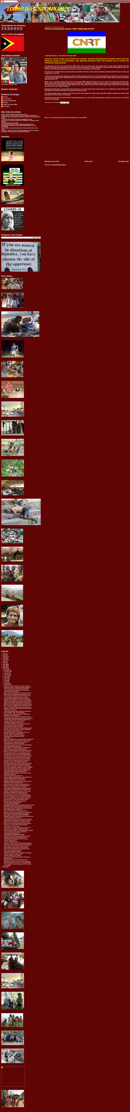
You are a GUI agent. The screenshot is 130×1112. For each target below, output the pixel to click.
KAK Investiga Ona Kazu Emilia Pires (13, 809)
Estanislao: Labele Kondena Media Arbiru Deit (15, 761)
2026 (4, 653)
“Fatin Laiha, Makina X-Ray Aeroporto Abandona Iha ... (17, 768)
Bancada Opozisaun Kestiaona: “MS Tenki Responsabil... (18, 728)
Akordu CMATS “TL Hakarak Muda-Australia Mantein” (17, 747)
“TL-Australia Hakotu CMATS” (11, 803)
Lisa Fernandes (7, 98)
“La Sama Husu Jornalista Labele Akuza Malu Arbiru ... (17, 719)
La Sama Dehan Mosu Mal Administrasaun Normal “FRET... (18, 718)
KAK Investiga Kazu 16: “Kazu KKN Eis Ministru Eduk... (18, 754)
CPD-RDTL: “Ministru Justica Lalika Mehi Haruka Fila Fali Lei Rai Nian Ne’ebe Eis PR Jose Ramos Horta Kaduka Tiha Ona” (20, 131)
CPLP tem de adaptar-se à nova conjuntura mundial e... (17, 796)
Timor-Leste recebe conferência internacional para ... (17, 845)
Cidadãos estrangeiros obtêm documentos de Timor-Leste (18, 816)
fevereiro (6, 684)
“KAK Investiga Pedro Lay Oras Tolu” (13, 775)
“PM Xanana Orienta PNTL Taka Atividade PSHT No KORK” (18, 830)
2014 (4, 667)
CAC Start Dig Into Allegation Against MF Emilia (16, 829)
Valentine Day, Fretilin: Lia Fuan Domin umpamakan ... (17, 861)
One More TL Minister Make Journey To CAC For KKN (17, 791)
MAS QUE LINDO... (8, 858)
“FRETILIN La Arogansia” (10, 774)
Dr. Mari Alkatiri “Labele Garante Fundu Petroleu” (16, 847)
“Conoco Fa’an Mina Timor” (11, 841)
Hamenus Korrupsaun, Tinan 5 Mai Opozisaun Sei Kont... (18, 708)
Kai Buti (5, 96)
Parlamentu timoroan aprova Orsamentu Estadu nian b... (18, 806)
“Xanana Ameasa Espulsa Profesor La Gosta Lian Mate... (18, 744)
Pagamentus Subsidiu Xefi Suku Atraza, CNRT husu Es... (18, 781)
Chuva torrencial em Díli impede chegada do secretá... (17, 836)
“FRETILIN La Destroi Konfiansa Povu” (13, 782)
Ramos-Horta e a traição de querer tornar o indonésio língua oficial (19, 115)
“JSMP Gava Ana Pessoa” (10, 709)
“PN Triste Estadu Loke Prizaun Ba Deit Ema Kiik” (16, 688)
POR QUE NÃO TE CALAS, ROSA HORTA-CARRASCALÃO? (17, 124)
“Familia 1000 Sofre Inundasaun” (12, 833)
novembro (7, 671)
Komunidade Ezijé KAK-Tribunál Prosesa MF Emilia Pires (18, 808)
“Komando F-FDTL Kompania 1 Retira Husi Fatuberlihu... (18, 844)
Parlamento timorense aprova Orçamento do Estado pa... (18, 812)
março (6, 683)
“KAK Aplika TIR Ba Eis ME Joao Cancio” (14, 736)
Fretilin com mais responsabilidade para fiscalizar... (16, 813)
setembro (6, 674)
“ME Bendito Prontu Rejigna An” (12, 715)
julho (5, 677)
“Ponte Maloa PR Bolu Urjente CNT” (13, 746)
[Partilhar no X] (65, 103)
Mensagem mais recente (52, 161)
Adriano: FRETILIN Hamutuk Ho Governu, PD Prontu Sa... (18, 750)
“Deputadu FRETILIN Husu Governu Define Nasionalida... (18, 819)
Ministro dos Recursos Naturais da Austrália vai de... (17, 785)
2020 (4, 661)
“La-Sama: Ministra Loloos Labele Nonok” (14, 721)
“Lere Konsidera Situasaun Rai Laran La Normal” (16, 697)
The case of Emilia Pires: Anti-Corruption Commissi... (17, 798)
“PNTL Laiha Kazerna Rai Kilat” (9, 123)
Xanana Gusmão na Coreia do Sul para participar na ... (17, 784)
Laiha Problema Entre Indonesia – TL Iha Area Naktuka (17, 862)
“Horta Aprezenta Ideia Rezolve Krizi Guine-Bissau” (17, 690)
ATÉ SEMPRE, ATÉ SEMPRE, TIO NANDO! (14, 834)
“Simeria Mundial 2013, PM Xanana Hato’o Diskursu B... (17, 711)
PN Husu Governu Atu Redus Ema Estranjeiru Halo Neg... (18, 704)
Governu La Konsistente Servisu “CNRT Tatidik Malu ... (17, 729)
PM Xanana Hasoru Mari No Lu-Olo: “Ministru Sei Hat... (17, 751)
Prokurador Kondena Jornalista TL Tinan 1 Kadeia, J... (17, 686)
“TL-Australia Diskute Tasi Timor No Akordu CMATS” (17, 758)
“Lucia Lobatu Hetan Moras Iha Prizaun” (14, 725)
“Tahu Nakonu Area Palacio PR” (12, 826)
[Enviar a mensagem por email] (61, 103)
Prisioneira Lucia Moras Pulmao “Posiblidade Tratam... (17, 716)
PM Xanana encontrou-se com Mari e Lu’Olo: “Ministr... (17, 740)
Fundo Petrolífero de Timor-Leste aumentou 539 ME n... (18, 795)
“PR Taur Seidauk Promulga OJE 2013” (13, 733)
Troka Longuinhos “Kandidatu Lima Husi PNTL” (16, 742)
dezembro (6, 670)
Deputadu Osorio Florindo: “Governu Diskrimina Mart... (18, 700)
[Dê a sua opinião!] (63, 103)
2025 (4, 655)
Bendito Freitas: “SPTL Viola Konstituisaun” (15, 801)
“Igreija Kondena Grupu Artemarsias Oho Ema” (16, 859)
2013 (4, 669)
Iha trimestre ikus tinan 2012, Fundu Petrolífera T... (16, 793)
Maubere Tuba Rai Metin (9, 100)
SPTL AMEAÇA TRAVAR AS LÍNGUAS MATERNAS (16, 815)
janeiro (6, 865)
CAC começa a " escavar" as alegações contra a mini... (17, 827)
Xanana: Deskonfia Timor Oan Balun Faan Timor (14, 114)
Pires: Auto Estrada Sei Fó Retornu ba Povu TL (15, 810)
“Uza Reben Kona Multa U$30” (11, 691)
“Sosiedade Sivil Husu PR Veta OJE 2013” (14, 743)
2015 (4, 666)
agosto (6, 676)
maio (5, 680)
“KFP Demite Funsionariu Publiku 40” (13, 726)
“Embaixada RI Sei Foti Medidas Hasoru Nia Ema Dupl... (18, 773)
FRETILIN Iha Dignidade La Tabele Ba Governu (15, 792)
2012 (4, 867)
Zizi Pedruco (6, 106)
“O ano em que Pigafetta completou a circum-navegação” (18, 767)
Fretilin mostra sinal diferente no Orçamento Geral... (17, 848)
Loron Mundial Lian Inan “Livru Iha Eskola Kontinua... (17, 753)
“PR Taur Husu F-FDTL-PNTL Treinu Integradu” (16, 824)
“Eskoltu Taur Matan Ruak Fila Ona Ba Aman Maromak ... (18, 843)
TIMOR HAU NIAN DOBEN (37, 8)
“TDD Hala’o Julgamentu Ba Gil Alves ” (14, 722)
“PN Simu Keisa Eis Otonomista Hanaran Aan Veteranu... (18, 852)
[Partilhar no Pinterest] (68, 103)
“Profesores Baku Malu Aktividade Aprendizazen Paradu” (16, 119)
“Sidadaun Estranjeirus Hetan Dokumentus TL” (16, 837)
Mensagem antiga (123, 161)
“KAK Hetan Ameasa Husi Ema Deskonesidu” (15, 749)
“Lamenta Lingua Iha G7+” (10, 840)
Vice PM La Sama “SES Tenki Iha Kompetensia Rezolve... (18, 756)
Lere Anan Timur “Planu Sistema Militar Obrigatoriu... (17, 714)
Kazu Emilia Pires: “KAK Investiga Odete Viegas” (16, 799)
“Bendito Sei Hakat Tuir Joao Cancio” (13, 854)
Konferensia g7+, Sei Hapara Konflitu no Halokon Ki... (17, 760)
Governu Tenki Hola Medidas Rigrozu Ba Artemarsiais (17, 707)
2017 (4, 662)
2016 (4, 664)
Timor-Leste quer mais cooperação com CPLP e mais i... (18, 864)
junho (5, 678)
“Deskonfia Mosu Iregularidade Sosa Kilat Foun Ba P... (17, 820)
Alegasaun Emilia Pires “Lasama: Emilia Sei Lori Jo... (17, 732)
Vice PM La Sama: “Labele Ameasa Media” (14, 735)
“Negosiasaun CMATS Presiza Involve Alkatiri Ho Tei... (17, 789)
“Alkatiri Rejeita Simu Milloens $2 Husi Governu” (16, 838)
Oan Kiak (5, 102)
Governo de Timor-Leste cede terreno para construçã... (17, 823)
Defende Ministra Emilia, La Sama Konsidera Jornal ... (17, 723)
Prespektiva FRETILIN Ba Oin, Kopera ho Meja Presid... (17, 764)
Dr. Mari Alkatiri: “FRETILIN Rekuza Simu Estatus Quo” (17, 788)
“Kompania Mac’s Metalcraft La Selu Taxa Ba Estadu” (17, 698)
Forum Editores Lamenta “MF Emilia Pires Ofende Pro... (18, 766)
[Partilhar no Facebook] (66, 103)
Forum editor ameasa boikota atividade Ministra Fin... (17, 770)
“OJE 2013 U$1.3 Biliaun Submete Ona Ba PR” (15, 771)
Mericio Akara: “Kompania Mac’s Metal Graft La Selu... (17, 694)
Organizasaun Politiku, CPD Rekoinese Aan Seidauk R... (18, 702)
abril (5, 681)
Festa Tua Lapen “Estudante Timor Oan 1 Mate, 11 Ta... (17, 695)
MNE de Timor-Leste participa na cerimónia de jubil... (17, 822)
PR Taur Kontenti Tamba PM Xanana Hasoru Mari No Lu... (18, 777)
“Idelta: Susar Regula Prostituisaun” (13, 850)
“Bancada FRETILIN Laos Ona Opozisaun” (14, 779)
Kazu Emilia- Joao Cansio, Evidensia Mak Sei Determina (18, 763)
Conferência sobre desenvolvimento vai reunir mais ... (17, 757)
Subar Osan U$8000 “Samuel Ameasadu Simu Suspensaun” (19, 739)
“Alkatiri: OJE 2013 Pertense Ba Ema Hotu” (14, 778)
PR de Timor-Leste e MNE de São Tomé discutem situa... (18, 705)
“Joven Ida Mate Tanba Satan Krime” (13, 730)
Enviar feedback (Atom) (59, 164)
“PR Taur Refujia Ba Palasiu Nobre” (13, 802)
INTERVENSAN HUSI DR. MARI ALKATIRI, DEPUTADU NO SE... (19, 805)
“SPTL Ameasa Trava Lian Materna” (13, 817)
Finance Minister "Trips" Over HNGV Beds (14, 712)
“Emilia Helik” (7, 737)
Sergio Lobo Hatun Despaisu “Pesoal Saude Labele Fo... (18, 693)
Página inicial (89, 161)
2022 (4, 659)
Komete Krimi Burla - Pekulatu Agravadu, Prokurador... (17, 687)
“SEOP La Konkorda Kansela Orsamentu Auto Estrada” (18, 701)
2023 (4, 658)
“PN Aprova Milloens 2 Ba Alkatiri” (12, 855)
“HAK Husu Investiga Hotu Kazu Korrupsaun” (15, 786)
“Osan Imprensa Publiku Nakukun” (12, 851)
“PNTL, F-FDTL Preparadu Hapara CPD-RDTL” (15, 831)
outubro (6, 673)
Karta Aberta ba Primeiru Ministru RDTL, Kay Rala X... (17, 857)
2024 (4, 656)
